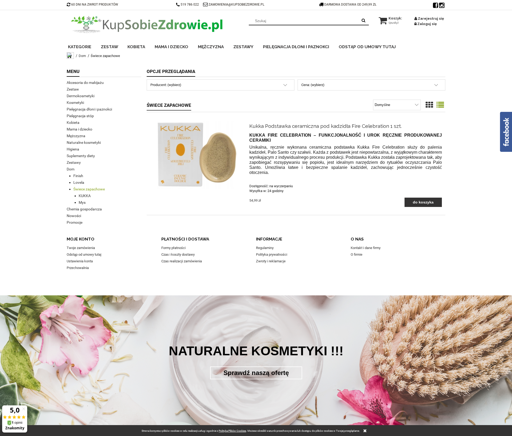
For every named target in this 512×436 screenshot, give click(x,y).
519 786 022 (190, 4)
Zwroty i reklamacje (271, 261)
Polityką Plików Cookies (232, 431)
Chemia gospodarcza (84, 209)
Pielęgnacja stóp (80, 116)
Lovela (78, 182)
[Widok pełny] (440, 105)
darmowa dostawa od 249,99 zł (350, 4)
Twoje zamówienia (81, 248)
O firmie (356, 254)
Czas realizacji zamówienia (181, 261)
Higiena (73, 149)
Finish (78, 176)
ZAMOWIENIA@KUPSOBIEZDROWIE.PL (236, 4)
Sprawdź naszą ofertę (256, 372)
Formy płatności (173, 248)
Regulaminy (265, 248)
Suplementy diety (81, 156)
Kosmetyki (75, 102)
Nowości (74, 216)
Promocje (74, 222)
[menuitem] (83, 46)
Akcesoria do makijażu (85, 82)
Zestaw (73, 89)
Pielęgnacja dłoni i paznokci (89, 109)
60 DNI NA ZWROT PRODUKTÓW (94, 4)
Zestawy (74, 162)
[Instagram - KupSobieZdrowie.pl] (442, 4)
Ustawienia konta (80, 261)
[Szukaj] (363, 21)
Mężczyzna (76, 136)
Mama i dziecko (79, 129)
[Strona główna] (147, 24)
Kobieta (73, 122)
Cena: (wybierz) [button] (313, 85)
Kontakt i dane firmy (366, 248)
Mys (82, 202)
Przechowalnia (78, 268)
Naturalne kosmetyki (84, 142)
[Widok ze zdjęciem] (429, 105)
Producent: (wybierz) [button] (165, 85)
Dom (70, 169)
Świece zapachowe (89, 189)
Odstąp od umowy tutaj (84, 254)
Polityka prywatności (271, 254)
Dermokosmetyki (80, 96)
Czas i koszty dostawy (178, 254)
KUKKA (85, 196)
